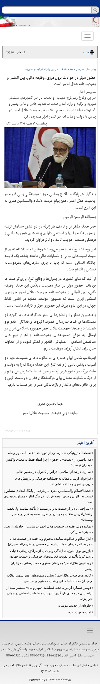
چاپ (86, 52)
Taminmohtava (59, 680)
